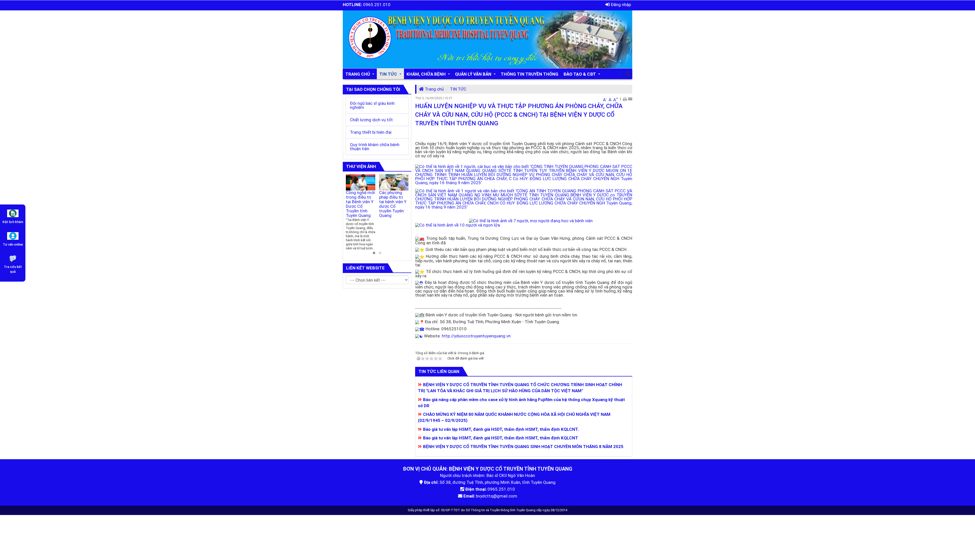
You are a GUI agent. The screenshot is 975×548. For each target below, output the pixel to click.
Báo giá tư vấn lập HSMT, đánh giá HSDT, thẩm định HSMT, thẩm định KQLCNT (500, 437)
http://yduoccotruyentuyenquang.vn (476, 335)
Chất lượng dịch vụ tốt (371, 119)
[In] (624, 99)
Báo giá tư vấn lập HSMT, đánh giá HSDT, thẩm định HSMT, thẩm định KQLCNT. (501, 429)
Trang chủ (434, 89)
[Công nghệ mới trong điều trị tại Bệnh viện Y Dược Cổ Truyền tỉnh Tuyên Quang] (361, 182)
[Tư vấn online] (13, 235)
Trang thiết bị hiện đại (371, 132)
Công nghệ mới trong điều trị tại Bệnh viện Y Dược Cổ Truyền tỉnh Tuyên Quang (360, 204)
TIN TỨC (458, 89)
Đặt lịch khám (12, 222)
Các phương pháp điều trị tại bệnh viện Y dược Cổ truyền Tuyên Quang (393, 204)
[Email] (630, 99)
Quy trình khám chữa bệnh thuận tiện (374, 146)
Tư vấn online (13, 244)
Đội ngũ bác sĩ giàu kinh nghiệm (372, 105)
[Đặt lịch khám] (13, 212)
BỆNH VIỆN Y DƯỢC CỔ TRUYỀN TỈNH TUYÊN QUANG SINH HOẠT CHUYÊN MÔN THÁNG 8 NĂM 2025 (523, 446)
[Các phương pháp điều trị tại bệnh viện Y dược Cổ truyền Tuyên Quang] (394, 182)
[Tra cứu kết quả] (12, 258)
